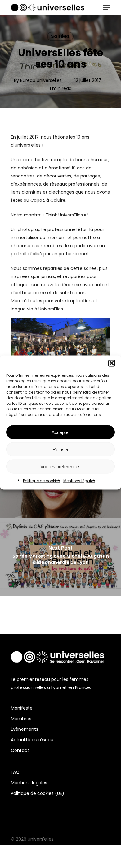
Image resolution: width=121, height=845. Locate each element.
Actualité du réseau (32, 740)
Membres (21, 718)
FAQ (15, 772)
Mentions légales (79, 481)
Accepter (61, 432)
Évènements (24, 729)
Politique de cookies (41, 481)
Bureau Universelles (41, 80)
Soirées (60, 36)
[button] (112, 363)
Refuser (60, 449)
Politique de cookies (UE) (37, 793)
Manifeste (22, 708)
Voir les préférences (60, 466)
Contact (20, 750)
